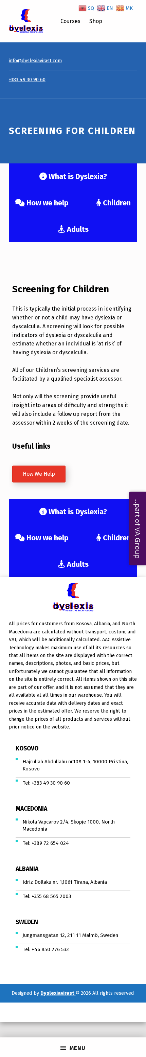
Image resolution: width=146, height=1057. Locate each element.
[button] (39, 474)
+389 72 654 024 (50, 843)
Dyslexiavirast (57, 993)
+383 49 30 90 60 (27, 79)
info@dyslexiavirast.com (35, 61)
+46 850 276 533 (50, 949)
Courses (70, 21)
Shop (95, 21)
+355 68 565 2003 (51, 896)
